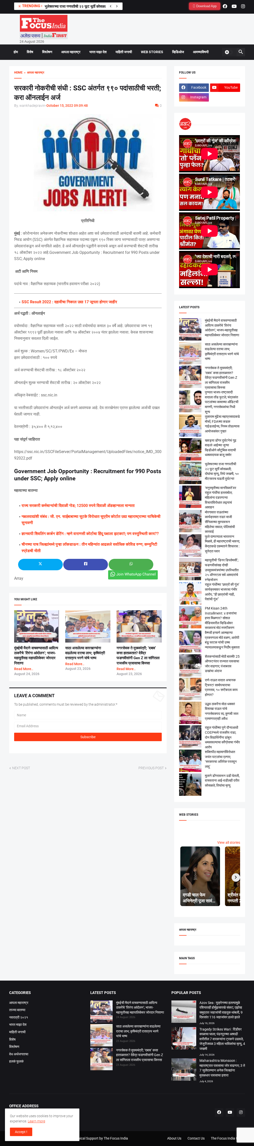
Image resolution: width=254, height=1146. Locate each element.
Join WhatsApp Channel (136, 574)
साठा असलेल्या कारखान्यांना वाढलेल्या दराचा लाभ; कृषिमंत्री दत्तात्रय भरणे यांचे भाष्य (85, 653)
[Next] (116, 6)
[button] (228, 52)
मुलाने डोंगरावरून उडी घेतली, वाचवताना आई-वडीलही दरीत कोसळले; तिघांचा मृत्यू (222, 780)
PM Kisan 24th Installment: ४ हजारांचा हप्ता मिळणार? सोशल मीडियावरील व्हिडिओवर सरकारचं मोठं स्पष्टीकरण (221, 618)
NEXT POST (21, 768)
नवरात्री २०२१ (18, 1017)
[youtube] (234, 6)
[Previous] (110, 6)
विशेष (30, 52)
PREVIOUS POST (151, 768)
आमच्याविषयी (201, 52)
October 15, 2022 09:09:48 (67, 106)
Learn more (36, 1121)
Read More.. (23, 669)
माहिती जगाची (124, 52)
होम (16, 52)
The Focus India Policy (228, 1138)
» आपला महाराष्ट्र (33, 72)
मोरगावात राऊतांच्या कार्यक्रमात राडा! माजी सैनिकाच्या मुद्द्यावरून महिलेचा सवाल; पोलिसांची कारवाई (220, 522)
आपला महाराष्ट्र (70, 52)
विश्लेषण (47, 52)
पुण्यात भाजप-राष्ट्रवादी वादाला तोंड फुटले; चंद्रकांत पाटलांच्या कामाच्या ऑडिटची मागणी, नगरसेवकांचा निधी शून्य (221, 402)
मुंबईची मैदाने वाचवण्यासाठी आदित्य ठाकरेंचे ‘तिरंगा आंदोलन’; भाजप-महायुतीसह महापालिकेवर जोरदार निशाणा (140, 1007)
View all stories (228, 842)
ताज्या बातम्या (17, 1010)
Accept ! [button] (21, 1132)
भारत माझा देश (98, 52)
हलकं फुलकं (16, 1061)
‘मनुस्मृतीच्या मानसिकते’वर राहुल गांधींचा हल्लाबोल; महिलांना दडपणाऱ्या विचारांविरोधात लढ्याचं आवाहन (220, 497)
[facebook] (225, 6)
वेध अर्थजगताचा (18, 1054)
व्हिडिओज (178, 52)
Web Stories (152, 52)
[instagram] (243, 6)
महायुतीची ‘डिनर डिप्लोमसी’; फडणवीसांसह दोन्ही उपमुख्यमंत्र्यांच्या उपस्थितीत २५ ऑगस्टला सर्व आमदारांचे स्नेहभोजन (222, 569)
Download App (206, 6)
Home (18, 72)
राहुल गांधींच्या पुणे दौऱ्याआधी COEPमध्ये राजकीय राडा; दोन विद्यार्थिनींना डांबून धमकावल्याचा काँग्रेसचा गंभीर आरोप (222, 737)
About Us (174, 1138)
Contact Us (196, 1138)
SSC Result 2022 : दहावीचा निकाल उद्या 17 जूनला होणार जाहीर (69, 302)
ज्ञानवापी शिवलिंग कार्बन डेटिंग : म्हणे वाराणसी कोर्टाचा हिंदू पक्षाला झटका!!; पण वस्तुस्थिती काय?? (90, 533)
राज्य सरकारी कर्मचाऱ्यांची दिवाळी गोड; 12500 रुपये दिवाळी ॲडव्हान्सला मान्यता (78, 505)
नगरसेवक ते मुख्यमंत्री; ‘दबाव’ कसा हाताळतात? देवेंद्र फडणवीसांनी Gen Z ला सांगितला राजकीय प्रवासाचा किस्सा (221, 377)
